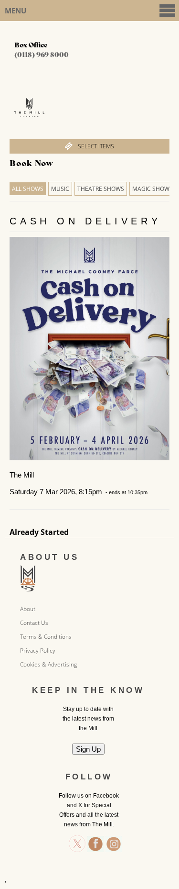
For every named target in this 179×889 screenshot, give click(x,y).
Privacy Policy (37, 650)
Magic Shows (152, 189)
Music (60, 189)
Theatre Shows (100, 189)
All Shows (27, 189)
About (27, 609)
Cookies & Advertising (48, 664)
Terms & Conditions (46, 637)
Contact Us (34, 623)
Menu (15, 10)
